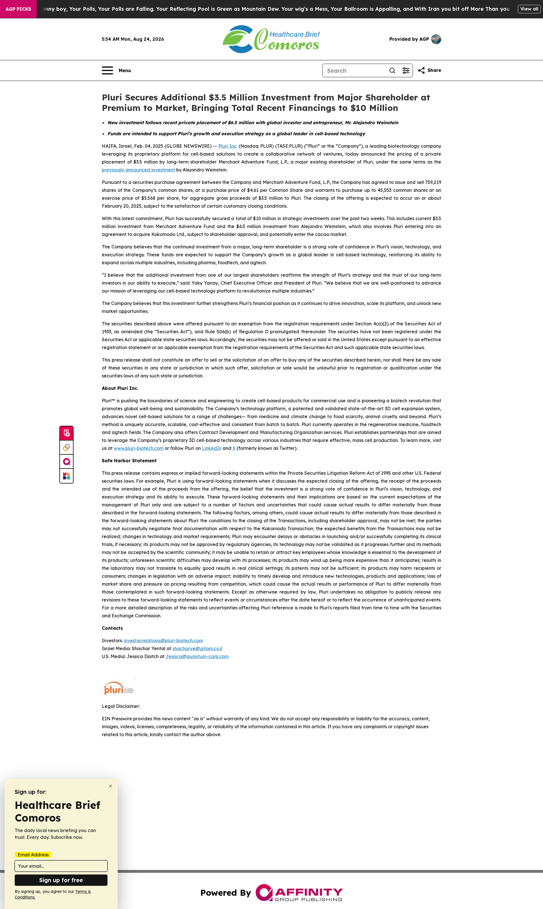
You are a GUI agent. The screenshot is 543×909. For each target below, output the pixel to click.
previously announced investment (138, 170)
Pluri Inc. (227, 146)
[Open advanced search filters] (406, 70)
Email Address (33, 855)
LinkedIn (211, 448)
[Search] (392, 70)
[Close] (110, 786)
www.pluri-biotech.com (138, 448)
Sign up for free (61, 880)
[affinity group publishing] (66, 462)
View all (529, 9)
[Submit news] (66, 433)
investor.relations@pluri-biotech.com (163, 640)
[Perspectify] (66, 447)
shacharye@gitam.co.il (197, 648)
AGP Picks (18, 9)
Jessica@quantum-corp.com (197, 656)
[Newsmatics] (66, 476)
